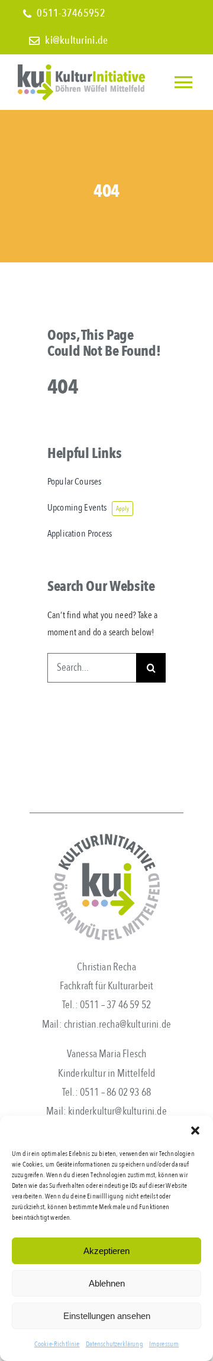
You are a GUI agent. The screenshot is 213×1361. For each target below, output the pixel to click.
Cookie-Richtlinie (57, 1344)
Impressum (164, 1344)
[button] (195, 1130)
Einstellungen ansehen (106, 1316)
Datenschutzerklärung (114, 1344)
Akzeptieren (106, 1251)
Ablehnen (107, 1283)
